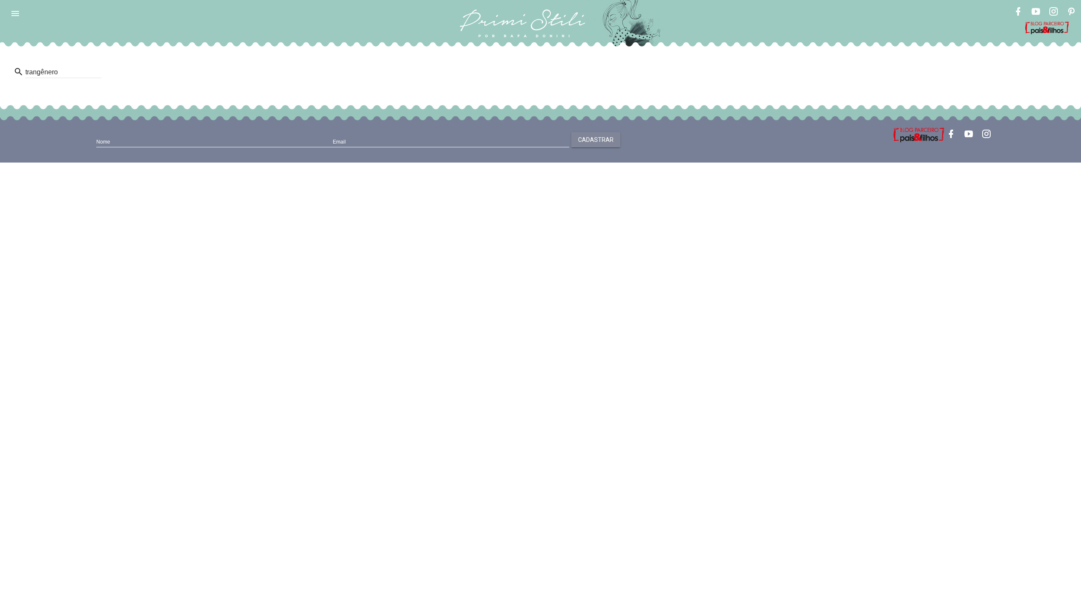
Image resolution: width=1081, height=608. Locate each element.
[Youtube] (1036, 12)
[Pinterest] (1071, 12)
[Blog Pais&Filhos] (919, 134)
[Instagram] (1053, 12)
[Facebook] (1018, 12)
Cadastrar (596, 139)
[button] (15, 13)
